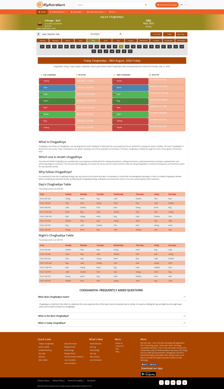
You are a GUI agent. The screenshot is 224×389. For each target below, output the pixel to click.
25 (94, 51)
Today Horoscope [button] (96, 12)
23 (176, 46)
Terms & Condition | (76, 380)
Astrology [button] (77, 12)
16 (133, 46)
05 (66, 46)
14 (121, 46)
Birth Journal (94, 357)
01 (42, 46)
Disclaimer (91, 380)
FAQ (117, 349)
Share (145, 365)
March (68, 40)
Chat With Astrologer (168, 5)
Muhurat (41, 357)
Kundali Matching (44, 350)
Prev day (157, 34)
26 (100, 51)
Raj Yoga (41, 353)
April (80, 40)
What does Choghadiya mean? (53, 296)
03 (54, 46)
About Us (119, 343)
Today (169, 34)
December (181, 40)
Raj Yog (93, 347)
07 (79, 46)
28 (112, 51)
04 (60, 46)
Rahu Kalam (43, 360)
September (143, 40)
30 (124, 51)
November (169, 40)
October (156, 40)
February (55, 40)
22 (170, 46)
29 (118, 51)
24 (182, 46)
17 (139, 46)
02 (48, 46)
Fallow (154, 365)
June (105, 40)
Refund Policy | (58, 380)
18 (145, 46)
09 (91, 46)
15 (127, 46)
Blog (117, 351)
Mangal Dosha (69, 347)
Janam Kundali (43, 347)
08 (85, 46)
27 (106, 51)
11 (103, 46)
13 (115, 46)
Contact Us (120, 346)
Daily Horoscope (70, 343)
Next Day (181, 34)
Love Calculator (70, 360)
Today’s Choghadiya (46, 343)
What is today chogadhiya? (52, 322)
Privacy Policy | (44, 380)
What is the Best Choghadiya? (53, 315)
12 (109, 46)
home (43, 12)
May (93, 40)
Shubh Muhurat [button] (58, 12)
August (131, 40)
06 (73, 46)
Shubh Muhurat (95, 343)
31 (130, 51)
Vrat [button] (113, 12)
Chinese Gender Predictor (73, 357)
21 (164, 46)
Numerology (69, 350)
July (118, 40)
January (43, 40)
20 (157, 46)
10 (97, 46)
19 (151, 46)
